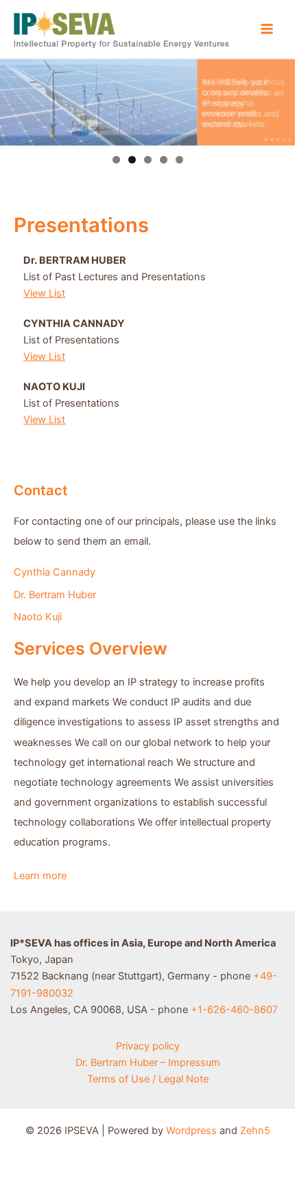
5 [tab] (179, 159)
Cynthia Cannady (54, 572)
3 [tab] (148, 159)
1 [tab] (116, 159)
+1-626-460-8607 (234, 1009)
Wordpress (191, 1130)
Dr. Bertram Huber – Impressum (147, 1062)
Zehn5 (255, 1130)
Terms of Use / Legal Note (148, 1079)
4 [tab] (163, 159)
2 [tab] (132, 159)
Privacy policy (148, 1046)
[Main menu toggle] (266, 28)
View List (44, 293)
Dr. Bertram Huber (55, 595)
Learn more (40, 876)
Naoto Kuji (38, 617)
